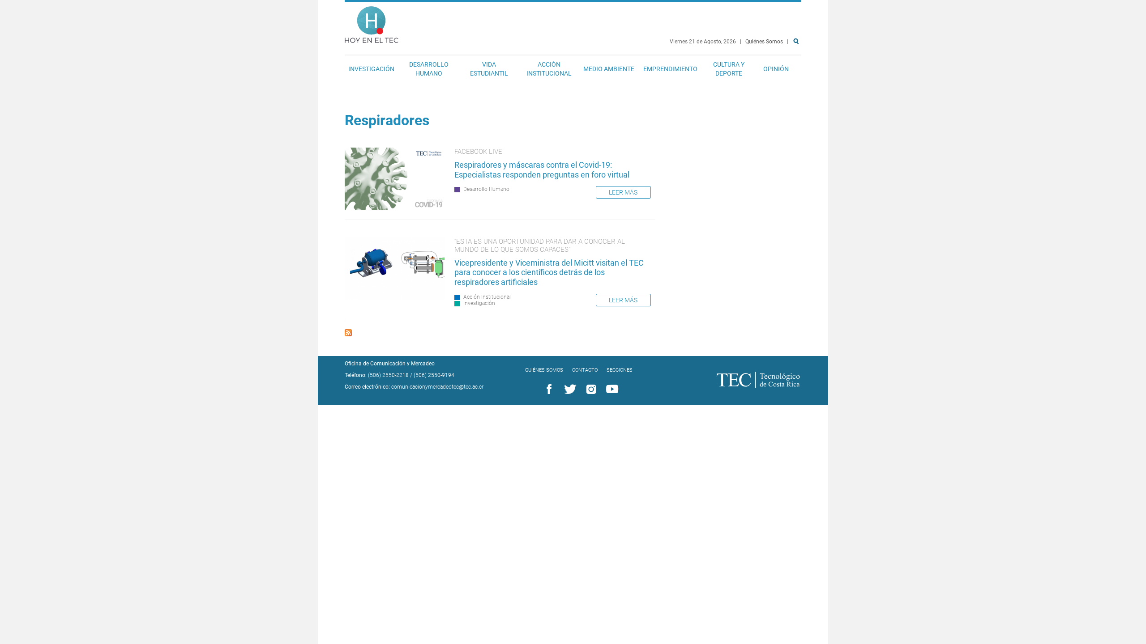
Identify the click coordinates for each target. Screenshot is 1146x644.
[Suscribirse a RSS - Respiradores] (348, 334)
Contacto (585, 370)
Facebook (547, 389)
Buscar (797, 70)
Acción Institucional (549, 69)
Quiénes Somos (764, 41)
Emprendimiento (670, 68)
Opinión (776, 68)
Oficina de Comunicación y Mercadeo (390, 363)
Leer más (623, 192)
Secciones (620, 370)
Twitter (568, 389)
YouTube (610, 389)
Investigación (371, 68)
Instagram (589, 389)
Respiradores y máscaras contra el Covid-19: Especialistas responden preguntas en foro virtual (543, 169)
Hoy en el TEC (371, 22)
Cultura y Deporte (728, 69)
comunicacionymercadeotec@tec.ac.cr (437, 387)
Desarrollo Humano (429, 69)
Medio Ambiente (608, 68)
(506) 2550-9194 (434, 375)
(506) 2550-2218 (388, 375)
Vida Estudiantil (489, 69)
